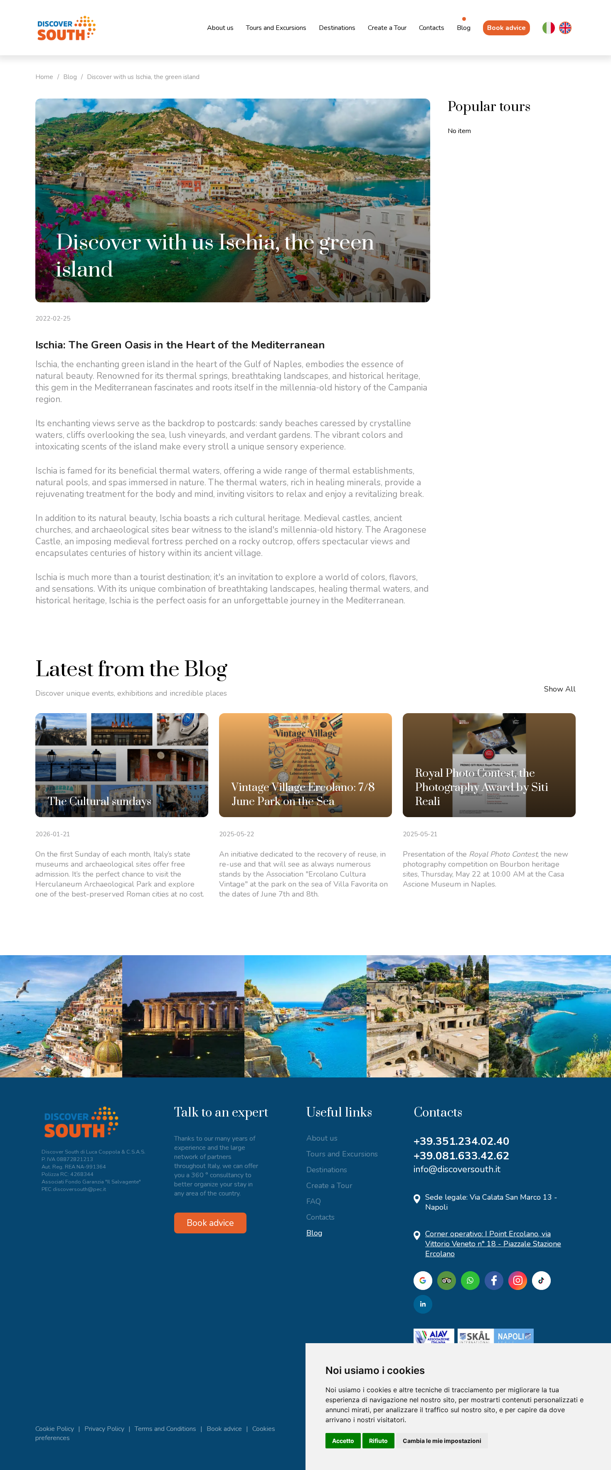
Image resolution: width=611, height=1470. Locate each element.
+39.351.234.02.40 (462, 1141)
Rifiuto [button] (378, 1440)
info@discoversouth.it (457, 1169)
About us (220, 27)
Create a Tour (387, 27)
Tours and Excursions (276, 27)
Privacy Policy (104, 1428)
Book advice (506, 27)
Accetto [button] (343, 1440)
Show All (560, 689)
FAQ (313, 1201)
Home (44, 77)
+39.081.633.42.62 (462, 1156)
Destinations (337, 27)
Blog (464, 27)
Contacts (431, 27)
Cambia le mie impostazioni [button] (442, 1440)
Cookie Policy (54, 1428)
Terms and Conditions (165, 1428)
